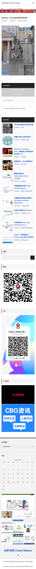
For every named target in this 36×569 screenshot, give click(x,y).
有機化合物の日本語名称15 (22, 137)
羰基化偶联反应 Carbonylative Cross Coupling (21, 176)
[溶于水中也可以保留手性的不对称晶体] (7, 528)
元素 (22, 127)
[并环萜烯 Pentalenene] (29, 514)
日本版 (26, 561)
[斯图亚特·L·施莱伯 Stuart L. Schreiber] (7, 514)
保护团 (22, 191)
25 (8, 482)
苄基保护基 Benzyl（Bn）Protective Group (22, 224)
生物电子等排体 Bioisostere (23, 210)
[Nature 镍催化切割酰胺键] (29, 539)
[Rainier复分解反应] (29, 528)
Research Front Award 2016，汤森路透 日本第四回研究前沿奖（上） (23, 151)
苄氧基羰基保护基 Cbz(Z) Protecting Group (22, 187)
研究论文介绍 (24, 240)
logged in (12, 108)
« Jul (3, 489)
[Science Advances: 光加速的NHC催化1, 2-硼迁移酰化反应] (18, 528)
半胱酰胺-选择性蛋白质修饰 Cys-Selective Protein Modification (22, 200)
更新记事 (13, 561)
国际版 (31, 561)
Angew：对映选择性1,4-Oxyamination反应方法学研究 (23, 236)
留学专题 (23, 164)
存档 (17, 561)
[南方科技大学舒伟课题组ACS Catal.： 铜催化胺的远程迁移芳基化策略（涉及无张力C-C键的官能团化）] (18, 539)
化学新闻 (23, 157)
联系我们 (22, 561)
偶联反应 (23, 181)
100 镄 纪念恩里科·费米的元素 (23, 124)
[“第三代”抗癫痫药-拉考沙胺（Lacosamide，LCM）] (18, 502)
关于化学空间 (7, 561)
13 (18, 473)
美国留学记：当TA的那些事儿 (23, 161)
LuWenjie (24, 21)
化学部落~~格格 (24, 139)
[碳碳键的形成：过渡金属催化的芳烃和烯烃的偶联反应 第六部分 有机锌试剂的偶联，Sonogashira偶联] (7, 539)
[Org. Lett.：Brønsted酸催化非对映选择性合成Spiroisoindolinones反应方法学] (18, 516)
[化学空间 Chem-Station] (11, 3)
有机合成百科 (28, 191)
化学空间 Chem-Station (18, 550)
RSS (18, 555)
